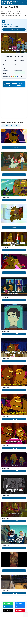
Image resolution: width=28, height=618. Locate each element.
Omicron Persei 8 (6, 145)
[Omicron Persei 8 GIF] (14, 136)
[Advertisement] (14, 102)
